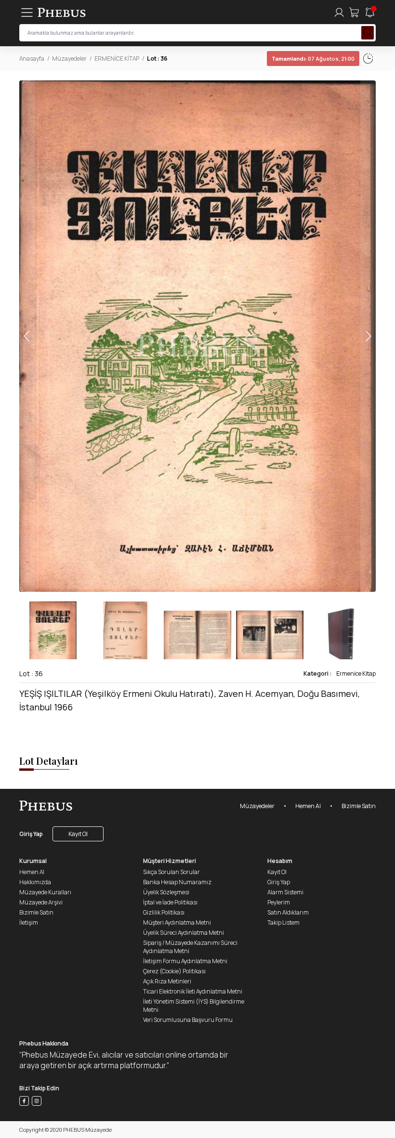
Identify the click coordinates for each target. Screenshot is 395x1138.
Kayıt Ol (78, 834)
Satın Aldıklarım (288, 912)
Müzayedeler (69, 58)
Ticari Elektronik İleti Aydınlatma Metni (192, 991)
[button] (368, 336)
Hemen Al (308, 806)
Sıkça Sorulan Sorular (171, 872)
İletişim (28, 922)
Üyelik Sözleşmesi (166, 892)
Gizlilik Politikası (163, 912)
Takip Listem (283, 922)
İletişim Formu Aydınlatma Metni (185, 961)
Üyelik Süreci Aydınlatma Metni (183, 933)
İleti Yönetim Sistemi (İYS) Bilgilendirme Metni (193, 1005)
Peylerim (278, 902)
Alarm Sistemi (285, 892)
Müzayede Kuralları (45, 892)
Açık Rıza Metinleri (167, 981)
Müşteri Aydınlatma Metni (177, 922)
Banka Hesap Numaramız (177, 882)
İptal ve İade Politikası (170, 902)
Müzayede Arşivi (41, 902)
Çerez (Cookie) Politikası (174, 971)
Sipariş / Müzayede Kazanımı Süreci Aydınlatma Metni (190, 947)
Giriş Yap (31, 834)
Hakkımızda (35, 882)
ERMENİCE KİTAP (116, 58)
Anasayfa (31, 58)
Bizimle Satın (359, 806)
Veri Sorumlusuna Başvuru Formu (188, 1020)
